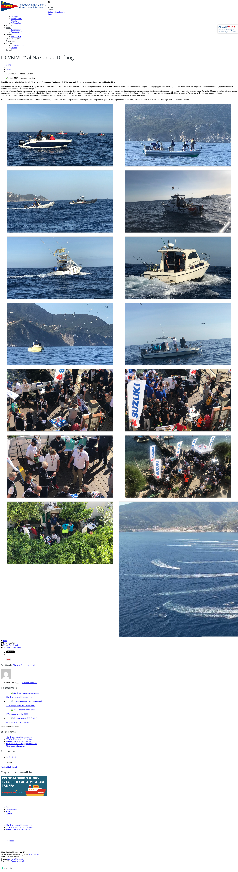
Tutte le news (16, 30)
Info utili (9, 43)
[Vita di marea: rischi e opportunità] (25, 693)
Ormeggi (14, 16)
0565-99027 (34, 854)
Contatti (9, 50)
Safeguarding (16, 23)
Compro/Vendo (17, 32)
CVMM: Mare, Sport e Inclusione (19, 739)
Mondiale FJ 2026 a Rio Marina (18, 741)
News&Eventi (11, 809)
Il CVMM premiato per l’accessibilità (20, 705)
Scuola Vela (10, 41)
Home (50, 7)
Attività (14, 21)
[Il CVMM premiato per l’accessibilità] (26, 701)
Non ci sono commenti (12, 647)
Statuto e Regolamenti (56, 12)
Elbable (9, 34)
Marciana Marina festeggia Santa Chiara (21, 744)
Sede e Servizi (16, 19)
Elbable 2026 (16, 36)
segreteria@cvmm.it (15, 859)
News (8, 27)
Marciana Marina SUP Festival (18, 722)
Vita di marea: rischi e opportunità (19, 697)
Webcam (9, 25)
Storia (50, 14)
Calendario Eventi (13, 39)
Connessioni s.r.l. (17, 861)
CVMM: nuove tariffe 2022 (17, 714)
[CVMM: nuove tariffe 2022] (23, 710)
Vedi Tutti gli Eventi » (9, 767)
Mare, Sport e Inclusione (15, 746)
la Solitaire (12, 757)
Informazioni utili (17, 45)
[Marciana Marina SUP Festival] (24, 718)
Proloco (14, 48)
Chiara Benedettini (10, 645)
